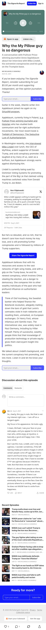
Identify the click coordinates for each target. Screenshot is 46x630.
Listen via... (28, 39)
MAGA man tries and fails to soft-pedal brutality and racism (26, 576)
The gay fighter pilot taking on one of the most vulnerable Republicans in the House (27, 538)
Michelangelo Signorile (11, 71)
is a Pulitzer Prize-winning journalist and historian (22, 120)
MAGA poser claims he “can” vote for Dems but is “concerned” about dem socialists (27, 519)
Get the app (35, 618)
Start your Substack (16, 618)
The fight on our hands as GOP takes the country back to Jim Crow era (28, 566)
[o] (6, 512)
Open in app (12, 39)
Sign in (41, 3)
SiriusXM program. (11, 111)
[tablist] (12, 388)
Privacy (33, 610)
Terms (39, 610)
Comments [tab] (7, 388)
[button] (7, 22)
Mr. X (9, 411)
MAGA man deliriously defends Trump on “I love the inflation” (25, 557)
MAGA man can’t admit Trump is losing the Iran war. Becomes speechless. (26, 529)
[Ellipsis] (43, 411)
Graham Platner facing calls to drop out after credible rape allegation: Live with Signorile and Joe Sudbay (27, 548)
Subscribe (32, 3)
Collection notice (23, 612)
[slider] (20, 31)
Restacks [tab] (18, 388)
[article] (23, 512)
